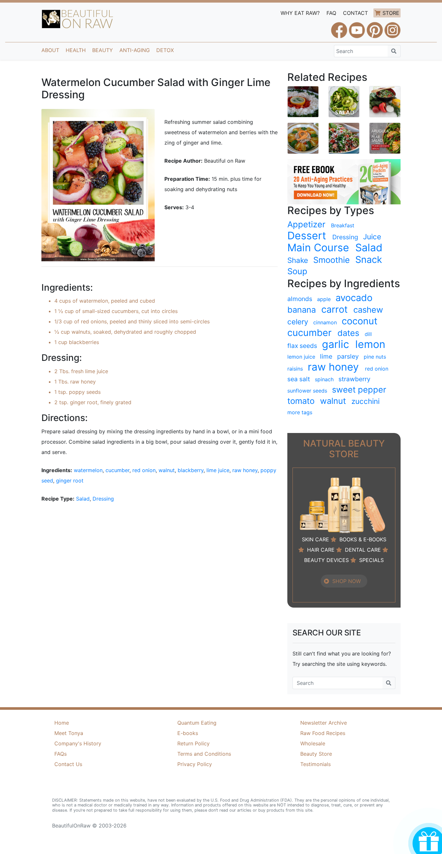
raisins (295, 368)
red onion (144, 470)
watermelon (88, 470)
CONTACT (355, 13)
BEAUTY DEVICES (326, 560)
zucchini (365, 401)
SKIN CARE (315, 539)
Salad (83, 498)
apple (324, 299)
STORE (390, 13)
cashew (368, 310)
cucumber (117, 470)
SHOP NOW (346, 581)
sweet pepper (359, 389)
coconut (359, 321)
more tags (299, 412)
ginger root (69, 480)
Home (61, 722)
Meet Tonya (68, 733)
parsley (348, 356)
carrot (334, 309)
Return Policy (193, 743)
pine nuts (375, 356)
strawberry (354, 379)
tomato (301, 401)
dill (368, 334)
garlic (335, 344)
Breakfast (342, 225)
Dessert (306, 236)
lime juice (217, 470)
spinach (324, 379)
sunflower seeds (307, 390)
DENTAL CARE (363, 549)
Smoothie (331, 260)
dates (348, 333)
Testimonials (315, 764)
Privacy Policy (194, 764)
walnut (167, 470)
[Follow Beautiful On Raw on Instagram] (392, 27)
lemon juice (301, 356)
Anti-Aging (134, 50)
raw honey (245, 470)
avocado (354, 298)
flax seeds (302, 346)
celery (297, 321)
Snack (368, 259)
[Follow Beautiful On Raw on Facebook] (339, 27)
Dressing (103, 498)
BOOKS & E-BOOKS (362, 539)
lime (326, 356)
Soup (297, 271)
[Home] (77, 19)
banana (301, 310)
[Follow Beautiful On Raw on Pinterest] (375, 27)
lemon (370, 344)
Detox (165, 50)
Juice (372, 236)
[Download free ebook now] (344, 181)
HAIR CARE (321, 549)
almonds (299, 299)
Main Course (318, 248)
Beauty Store (316, 754)
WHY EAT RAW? (300, 13)
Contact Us (68, 764)
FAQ (331, 13)
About (50, 50)
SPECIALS (371, 560)
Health (76, 50)
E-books (187, 733)
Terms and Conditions (204, 754)
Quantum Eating (196, 722)
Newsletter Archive (323, 722)
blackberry (191, 470)
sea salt (298, 379)
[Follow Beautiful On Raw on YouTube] (357, 27)
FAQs (60, 754)
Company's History (77, 743)
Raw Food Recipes (322, 733)
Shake (297, 260)
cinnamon (325, 322)
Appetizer (306, 224)
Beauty (102, 50)
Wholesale (312, 743)
